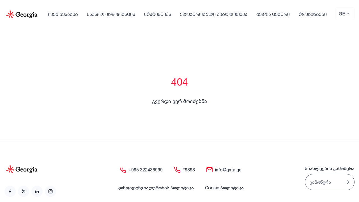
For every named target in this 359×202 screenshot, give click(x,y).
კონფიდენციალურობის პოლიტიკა (156, 187)
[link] (10, 191)
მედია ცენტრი (273, 14)
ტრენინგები (313, 14)
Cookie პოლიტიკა (224, 187)
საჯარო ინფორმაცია (111, 14)
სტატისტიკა (157, 14)
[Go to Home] (21, 14)
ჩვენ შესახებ (63, 14)
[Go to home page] (30, 169)
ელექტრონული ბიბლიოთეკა (213, 14)
